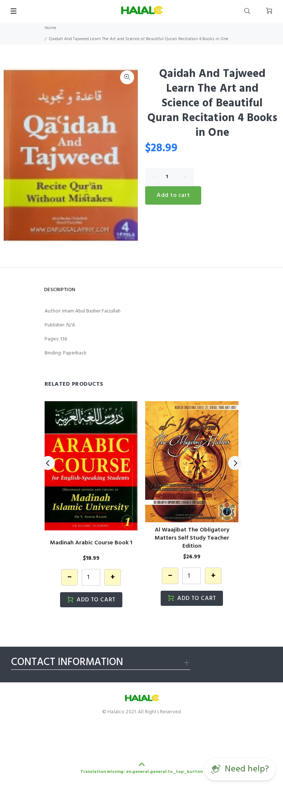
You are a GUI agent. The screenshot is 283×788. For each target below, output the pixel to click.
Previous (48, 463)
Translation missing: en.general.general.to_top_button (141, 771)
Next (235, 463)
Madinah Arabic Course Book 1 (91, 543)
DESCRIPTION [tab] (60, 290)
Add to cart (173, 195)
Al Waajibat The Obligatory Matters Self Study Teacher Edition (192, 538)
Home (50, 28)
